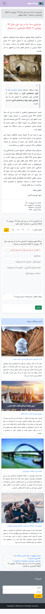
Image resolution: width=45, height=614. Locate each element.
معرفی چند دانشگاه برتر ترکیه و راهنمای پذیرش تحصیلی (24, 526)
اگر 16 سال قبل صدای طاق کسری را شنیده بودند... (26, 359)
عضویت (38, 595)
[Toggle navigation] (4, 3)
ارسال (38, 307)
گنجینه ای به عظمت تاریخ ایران (32, 471)
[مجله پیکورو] (36, 3)
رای (6, 230)
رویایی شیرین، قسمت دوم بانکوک (31, 414)
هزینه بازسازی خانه (15, 90)
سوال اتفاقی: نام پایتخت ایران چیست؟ (28, 296)
